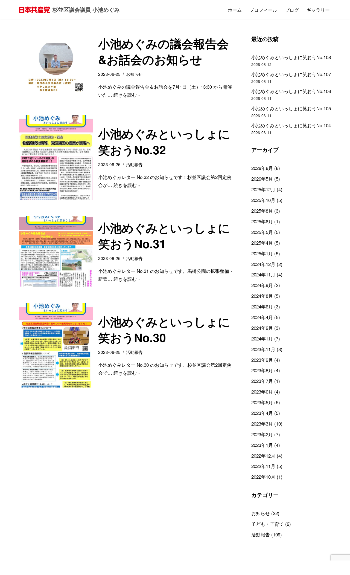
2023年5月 (262, 402)
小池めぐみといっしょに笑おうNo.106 (291, 91)
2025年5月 (262, 232)
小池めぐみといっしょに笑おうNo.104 (291, 125)
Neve (24, 567)
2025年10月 (263, 200)
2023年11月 (263, 349)
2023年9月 (262, 359)
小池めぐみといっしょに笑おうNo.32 (164, 141)
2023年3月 (262, 423)
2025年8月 (262, 210)
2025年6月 (262, 221)
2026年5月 (262, 178)
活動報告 (134, 164)
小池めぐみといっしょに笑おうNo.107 (291, 74)
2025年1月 (262, 253)
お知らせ (134, 74)
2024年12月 (263, 264)
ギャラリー (318, 9)
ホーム (235, 9)
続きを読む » (127, 94)
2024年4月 (262, 317)
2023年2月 (262, 434)
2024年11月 (263, 274)
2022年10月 (263, 476)
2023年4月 (262, 412)
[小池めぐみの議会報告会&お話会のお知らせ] (56, 67)
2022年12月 (263, 455)
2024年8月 (262, 295)
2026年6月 (262, 167)
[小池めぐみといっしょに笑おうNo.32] (56, 157)
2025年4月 (262, 242)
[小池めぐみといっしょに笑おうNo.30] (56, 345)
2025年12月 (263, 189)
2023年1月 (262, 444)
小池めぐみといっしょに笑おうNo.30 (164, 329)
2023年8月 (262, 370)
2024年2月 (262, 327)
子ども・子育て (267, 523)
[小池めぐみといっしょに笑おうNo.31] (56, 251)
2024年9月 (262, 285)
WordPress (70, 567)
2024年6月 (262, 306)
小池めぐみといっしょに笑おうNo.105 (291, 108)
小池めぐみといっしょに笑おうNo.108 (291, 57)
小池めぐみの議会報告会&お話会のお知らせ (163, 51)
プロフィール (263, 9)
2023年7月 (262, 380)
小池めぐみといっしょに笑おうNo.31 (164, 235)
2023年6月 (262, 391)
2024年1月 (262, 338)
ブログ (292, 9)
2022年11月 (263, 466)
